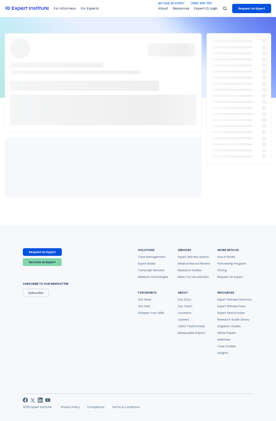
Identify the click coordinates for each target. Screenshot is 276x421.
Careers (183, 319)
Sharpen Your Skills (151, 313)
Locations (184, 313)
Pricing (222, 270)
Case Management (151, 257)
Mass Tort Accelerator (193, 277)
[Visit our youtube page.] (47, 400)
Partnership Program (231, 263)
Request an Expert (251, 8)
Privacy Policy (70, 407)
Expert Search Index (231, 313)
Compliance (95, 407)
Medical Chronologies (153, 277)
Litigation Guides (229, 326)
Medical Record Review (194, 263)
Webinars (224, 339)
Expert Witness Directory (234, 299)
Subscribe (35, 293)
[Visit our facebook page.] (25, 400)
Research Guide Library (233, 319)
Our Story (184, 299)
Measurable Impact (191, 333)
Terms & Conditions (126, 407)
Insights (222, 353)
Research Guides (189, 270)
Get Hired (144, 299)
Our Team (185, 306)
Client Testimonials (191, 326)
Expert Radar (147, 263)
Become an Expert (42, 262)
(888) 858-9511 (201, 3)
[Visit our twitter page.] (32, 400)
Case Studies (226, 346)
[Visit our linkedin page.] (40, 400)
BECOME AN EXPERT (171, 3)
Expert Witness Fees (231, 306)
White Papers (226, 333)
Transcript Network (151, 270)
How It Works (226, 257)
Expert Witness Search (193, 257)
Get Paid (144, 306)
